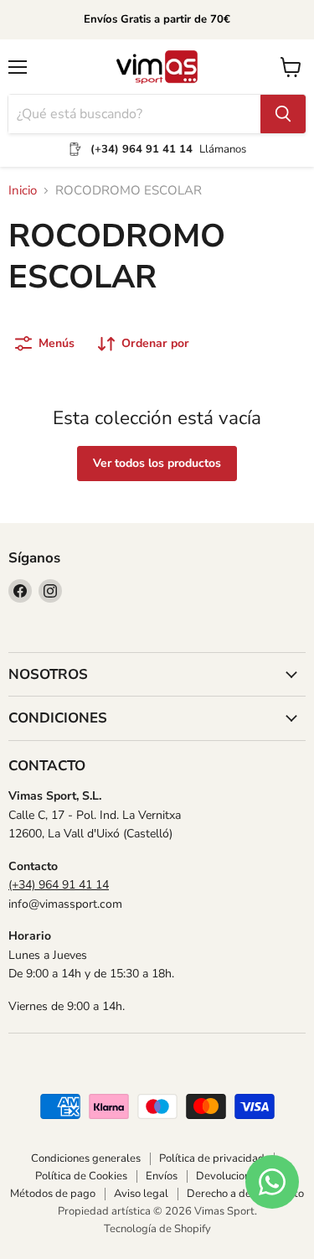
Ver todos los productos (157, 463)
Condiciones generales (86, 1158)
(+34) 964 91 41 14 (58, 885)
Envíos (162, 1176)
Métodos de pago (52, 1193)
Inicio (22, 191)
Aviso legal (141, 1193)
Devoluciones (228, 1176)
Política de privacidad (212, 1158)
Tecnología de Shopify (157, 1228)
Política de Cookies (81, 1176)
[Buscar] (283, 114)
